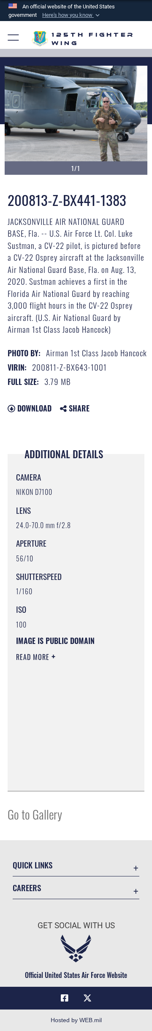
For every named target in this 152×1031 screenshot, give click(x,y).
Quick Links (32, 865)
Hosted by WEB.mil (76, 1020)
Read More (34, 657)
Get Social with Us (76, 925)
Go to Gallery (35, 814)
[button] (71, 15)
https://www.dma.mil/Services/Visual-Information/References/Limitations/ (67, 775)
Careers (27, 887)
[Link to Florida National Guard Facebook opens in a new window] (64, 998)
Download (33, 408)
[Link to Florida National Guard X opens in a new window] (87, 998)
